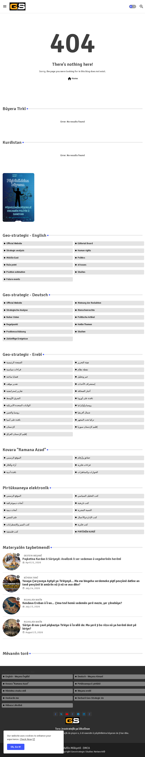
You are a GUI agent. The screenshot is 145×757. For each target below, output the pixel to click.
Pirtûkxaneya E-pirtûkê (89, 683)
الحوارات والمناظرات (88, 472)
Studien (81, 331)
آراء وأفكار (11, 465)
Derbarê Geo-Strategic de (91, 698)
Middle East (12, 257)
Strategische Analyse (17, 310)
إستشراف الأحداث (86, 384)
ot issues (82, 264)
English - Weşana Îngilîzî (17, 676)
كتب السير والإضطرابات (17, 524)
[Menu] (5, 6)
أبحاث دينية (11, 510)
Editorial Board (85, 243)
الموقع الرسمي (13, 457)
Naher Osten (12, 317)
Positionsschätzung (16, 331)
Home (72, 79)
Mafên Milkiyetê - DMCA (76, 748)
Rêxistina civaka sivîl (15, 690)
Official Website (14, 243)
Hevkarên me (12, 698)
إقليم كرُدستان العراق (16, 434)
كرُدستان (10, 427)
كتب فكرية (83, 524)
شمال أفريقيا (84, 412)
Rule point (11, 264)
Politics (81, 257)
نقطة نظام (83, 369)
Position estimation (15, 272)
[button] (132, 6)
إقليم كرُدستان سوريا (88, 427)
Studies (81, 272)
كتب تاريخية (83, 503)
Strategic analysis (15, 250)
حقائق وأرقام (84, 457)
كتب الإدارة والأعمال (87, 517)
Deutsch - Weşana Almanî (90, 676)
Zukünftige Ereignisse (17, 338)
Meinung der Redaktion (89, 302)
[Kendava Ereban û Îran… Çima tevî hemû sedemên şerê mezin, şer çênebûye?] (11, 605)
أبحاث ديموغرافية (14, 503)
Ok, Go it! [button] (16, 746)
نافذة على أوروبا (85, 398)
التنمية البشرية (85, 510)
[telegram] (78, 714)
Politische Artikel (86, 317)
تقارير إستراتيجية (14, 391)
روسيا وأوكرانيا (85, 405)
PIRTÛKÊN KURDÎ (86, 531)
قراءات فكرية (84, 465)
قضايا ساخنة (12, 376)
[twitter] (61, 714)
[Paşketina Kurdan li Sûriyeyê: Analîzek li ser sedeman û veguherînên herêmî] (11, 561)
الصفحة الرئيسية (14, 362)
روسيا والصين (12, 412)
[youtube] (67, 714)
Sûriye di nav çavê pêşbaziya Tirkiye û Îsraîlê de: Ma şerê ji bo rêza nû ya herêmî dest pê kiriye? (79, 627)
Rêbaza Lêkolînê (13, 705)
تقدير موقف (12, 384)
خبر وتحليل (83, 376)
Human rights (84, 250)
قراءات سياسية (13, 369)
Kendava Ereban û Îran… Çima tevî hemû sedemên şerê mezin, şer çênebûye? (72, 603)
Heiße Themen (85, 324)
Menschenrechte (86, 310)
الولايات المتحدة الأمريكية (18, 405)
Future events (13, 279)
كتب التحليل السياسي (88, 495)
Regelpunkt (12, 324)
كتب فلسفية (12, 531)
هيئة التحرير (83, 362)
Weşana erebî (84, 690)
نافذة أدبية (11, 472)
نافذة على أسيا (13, 419)
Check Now (26, 739)
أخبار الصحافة (84, 391)
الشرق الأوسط (13, 398)
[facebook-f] (55, 714)
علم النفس (11, 517)
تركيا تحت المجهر (86, 419)
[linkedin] (84, 714)
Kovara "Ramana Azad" (17, 683)
